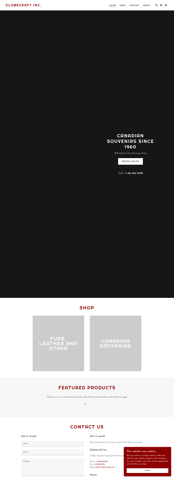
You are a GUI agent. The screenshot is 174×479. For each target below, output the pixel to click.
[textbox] (52, 444)
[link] (24, 6)
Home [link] (112, 6)
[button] (166, 5)
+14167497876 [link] (99, 464)
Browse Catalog (130, 161)
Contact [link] (134, 6)
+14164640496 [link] (102, 461)
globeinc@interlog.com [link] (105, 467)
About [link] (146, 6)
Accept (147, 470)
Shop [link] (123, 6)
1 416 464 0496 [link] (134, 173)
